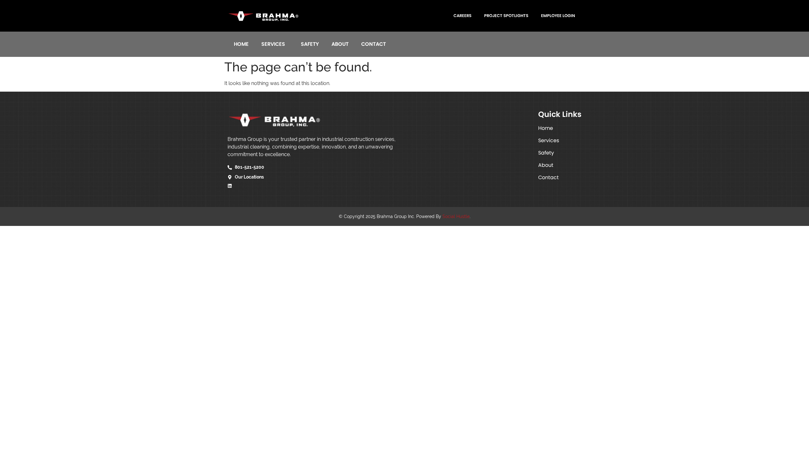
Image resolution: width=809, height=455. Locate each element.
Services (273, 44)
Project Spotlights (506, 15)
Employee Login (558, 15)
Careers (462, 15)
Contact (373, 44)
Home (241, 44)
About (340, 44)
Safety (310, 44)
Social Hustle (456, 216)
